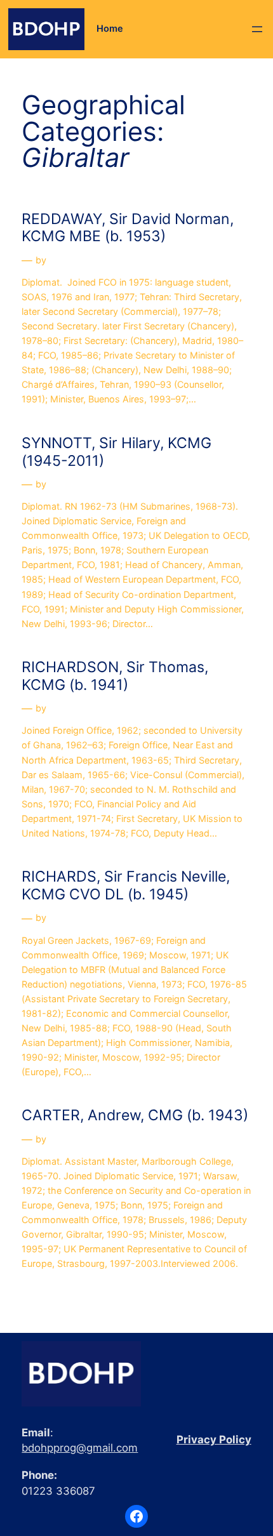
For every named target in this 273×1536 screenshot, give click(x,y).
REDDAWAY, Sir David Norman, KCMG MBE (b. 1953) (128, 228)
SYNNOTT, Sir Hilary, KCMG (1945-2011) (116, 452)
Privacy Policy (213, 1439)
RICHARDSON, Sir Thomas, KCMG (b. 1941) (115, 676)
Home (110, 28)
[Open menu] (257, 29)
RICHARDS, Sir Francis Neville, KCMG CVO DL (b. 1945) (126, 885)
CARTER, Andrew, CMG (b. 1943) (135, 1115)
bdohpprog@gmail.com (80, 1447)
